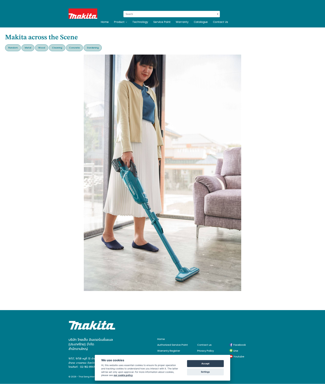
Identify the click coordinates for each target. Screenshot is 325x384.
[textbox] (172, 14)
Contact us (204, 345)
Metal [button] (28, 47)
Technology (140, 22)
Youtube (238, 356)
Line (235, 350)
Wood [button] (41, 47)
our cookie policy (123, 375)
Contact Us (220, 22)
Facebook (239, 345)
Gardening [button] (93, 47)
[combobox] (171, 14)
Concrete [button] (74, 47)
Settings (205, 372)
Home (105, 22)
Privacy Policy (205, 350)
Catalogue (201, 22)
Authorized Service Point (172, 345)
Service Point (162, 22)
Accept (205, 363)
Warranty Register (168, 350)
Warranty (182, 22)
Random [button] (13, 47)
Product (119, 22)
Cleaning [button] (57, 47)
